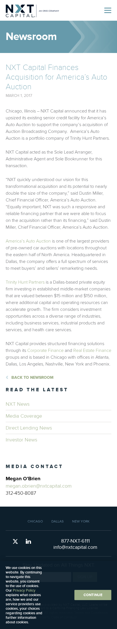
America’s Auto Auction (28, 241)
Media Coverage (24, 416)
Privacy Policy (24, 590)
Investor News (21, 440)
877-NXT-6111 (75, 541)
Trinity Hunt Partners (25, 282)
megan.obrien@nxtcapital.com (39, 486)
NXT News (18, 404)
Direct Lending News (29, 428)
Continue (93, 595)
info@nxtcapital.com (75, 547)
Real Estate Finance (92, 350)
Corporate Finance (45, 350)
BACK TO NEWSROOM (32, 377)
